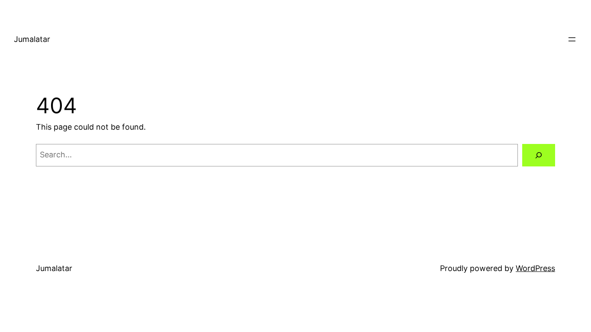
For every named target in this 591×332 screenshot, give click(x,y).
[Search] (538, 155)
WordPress (535, 268)
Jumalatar (32, 39)
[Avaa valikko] (572, 39)
